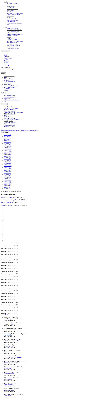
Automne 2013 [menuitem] (7, 170)
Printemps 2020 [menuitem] (7, 152)
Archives (6, 59)
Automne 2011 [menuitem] (7, 175)
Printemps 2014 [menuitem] (7, 168)
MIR (8, 24)
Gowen (9, 4)
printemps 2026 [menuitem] (7, 135)
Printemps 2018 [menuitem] (7, 157)
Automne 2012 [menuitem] (7, 173)
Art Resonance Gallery (12, 3)
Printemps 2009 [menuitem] (7, 183)
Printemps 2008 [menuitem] (7, 185)
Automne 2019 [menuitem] (7, 153)
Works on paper (8, 368)
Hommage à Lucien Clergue (11, 362)
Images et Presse (8, 58)
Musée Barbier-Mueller (12, 18)
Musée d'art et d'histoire (13, 20)
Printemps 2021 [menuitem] (7, 149)
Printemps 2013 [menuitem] (7, 171)
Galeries (3, 73)
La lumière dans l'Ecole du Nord (12, 340)
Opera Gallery (10, 11)
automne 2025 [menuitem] (7, 136)
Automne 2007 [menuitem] (7, 187)
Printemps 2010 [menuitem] (7, 180)
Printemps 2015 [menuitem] (7, 166)
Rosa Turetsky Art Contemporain (15, 13)
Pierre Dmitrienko (8, 384)
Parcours (6, 53)
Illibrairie (9, 17)
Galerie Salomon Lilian (12, 9)
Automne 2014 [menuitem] (7, 167)
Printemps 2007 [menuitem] (7, 188)
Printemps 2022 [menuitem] (7, 146)
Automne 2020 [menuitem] (7, 150)
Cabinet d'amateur (8, 346)
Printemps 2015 (4, 132)
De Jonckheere (10, 7)
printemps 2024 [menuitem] (7, 140)
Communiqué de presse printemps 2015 (10, 205)
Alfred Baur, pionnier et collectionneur (13, 319)
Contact (6, 62)
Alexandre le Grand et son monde (12, 329)
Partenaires (6, 56)
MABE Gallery (11, 10)
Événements (4, 104)
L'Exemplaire (10, 16)
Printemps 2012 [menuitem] (7, 174)
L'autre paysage (7, 395)
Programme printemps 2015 (7, 202)
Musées (3, 92)
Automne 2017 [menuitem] (7, 159)
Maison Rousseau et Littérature (14, 23)
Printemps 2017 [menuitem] (7, 160)
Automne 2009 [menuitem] (7, 181)
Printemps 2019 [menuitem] (7, 154)
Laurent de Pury (8, 335)
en (8, 65)
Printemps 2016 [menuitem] (7, 163)
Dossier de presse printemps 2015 (9, 200)
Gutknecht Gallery (11, 6)
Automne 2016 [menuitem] (7, 161)
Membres (6, 2)
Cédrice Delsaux (8, 379)
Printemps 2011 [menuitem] (7, 177)
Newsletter (6, 61)
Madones (6, 351)
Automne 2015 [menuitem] (7, 164)
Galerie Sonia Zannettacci (13, 14)
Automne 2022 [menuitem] (7, 144)
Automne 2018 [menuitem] (7, 156)
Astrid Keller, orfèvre (9, 390)
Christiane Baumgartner (9, 324)
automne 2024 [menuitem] (7, 139)
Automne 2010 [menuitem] (7, 178)
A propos (6, 55)
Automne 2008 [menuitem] (7, 184)
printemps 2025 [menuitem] (7, 137)
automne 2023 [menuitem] (7, 142)
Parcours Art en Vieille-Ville (8, 197)
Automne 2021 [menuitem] (7, 147)
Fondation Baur (11, 21)
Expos (5, 27)
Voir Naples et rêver (9, 373)
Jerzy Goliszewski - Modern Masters (13, 357)
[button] (3, 314)
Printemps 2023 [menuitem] (7, 143)
